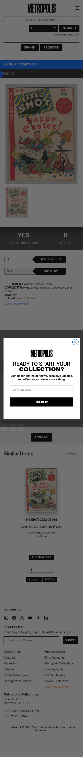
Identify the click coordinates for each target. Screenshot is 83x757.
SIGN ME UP (41, 402)
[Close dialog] (75, 342)
